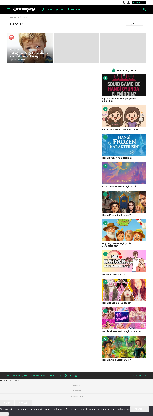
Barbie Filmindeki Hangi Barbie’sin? (122, 331)
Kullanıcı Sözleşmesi (17, 376)
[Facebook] (61, 375)
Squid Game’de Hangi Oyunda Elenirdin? (119, 99)
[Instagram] (66, 375)
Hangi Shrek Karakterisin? (116, 360)
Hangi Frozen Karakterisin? (117, 158)
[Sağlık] (11, 37)
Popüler (75, 9)
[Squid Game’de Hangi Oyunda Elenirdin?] (124, 85)
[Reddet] (4, 414)
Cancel (23, 403)
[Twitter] (71, 375)
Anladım (139, 409)
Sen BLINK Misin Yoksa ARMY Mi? (121, 129)
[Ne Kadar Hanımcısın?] (124, 261)
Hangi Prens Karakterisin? (116, 215)
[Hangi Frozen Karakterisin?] (124, 145)
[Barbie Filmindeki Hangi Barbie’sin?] (124, 318)
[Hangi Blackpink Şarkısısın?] (124, 290)
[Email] (76, 375)
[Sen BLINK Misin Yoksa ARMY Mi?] (124, 116)
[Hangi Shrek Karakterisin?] (124, 347)
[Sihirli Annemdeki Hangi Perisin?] (124, 173)
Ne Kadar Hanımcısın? (114, 274)
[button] (124, 2)
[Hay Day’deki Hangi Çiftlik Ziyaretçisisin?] (124, 230)
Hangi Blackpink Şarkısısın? (117, 303)
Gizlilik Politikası (37, 376)
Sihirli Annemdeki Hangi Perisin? (120, 186)
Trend (49, 9)
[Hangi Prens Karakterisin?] (124, 202)
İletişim (51, 376)
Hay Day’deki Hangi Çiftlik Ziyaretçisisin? (116, 244)
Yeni (61, 9)
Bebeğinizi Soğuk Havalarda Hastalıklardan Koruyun (28, 55)
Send (7, 403)
